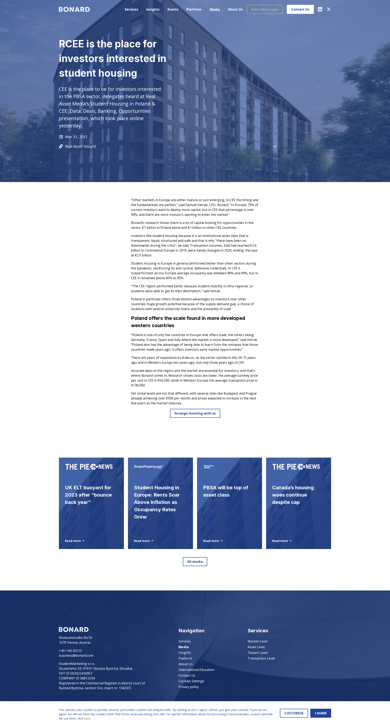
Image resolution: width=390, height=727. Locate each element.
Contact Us (300, 9)
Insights (152, 9)
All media (195, 561)
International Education (196, 669)
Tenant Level (258, 652)
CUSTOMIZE (293, 713)
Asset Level (256, 647)
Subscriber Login (264, 9)
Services (131, 9)
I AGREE (321, 713)
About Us (235, 9)
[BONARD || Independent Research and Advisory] (74, 9)
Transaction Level (261, 658)
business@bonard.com (76, 655)
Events (173, 9)
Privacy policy (189, 687)
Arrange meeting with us (195, 413)
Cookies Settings (191, 681)
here (87, 718)
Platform (194, 9)
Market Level (258, 641)
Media (215, 9)
